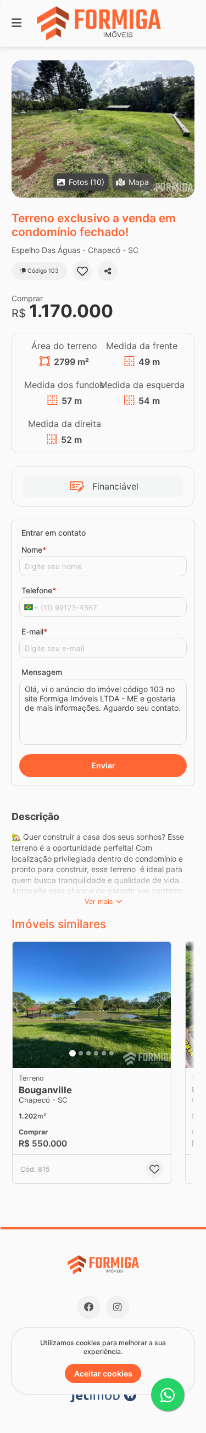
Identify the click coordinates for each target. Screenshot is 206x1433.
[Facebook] (89, 1307)
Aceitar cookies (103, 1373)
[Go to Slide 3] (88, 1053)
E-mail (34, 631)
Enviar (103, 765)
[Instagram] (117, 1307)
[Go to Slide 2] (81, 1053)
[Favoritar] (82, 271)
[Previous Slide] (21, 129)
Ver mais (99, 901)
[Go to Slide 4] (96, 1053)
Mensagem (41, 672)
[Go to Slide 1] (72, 1053)
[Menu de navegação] (16, 23)
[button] (103, 129)
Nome (33, 549)
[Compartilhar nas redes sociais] (108, 271)
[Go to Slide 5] (104, 1053)
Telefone (38, 590)
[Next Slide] (185, 129)
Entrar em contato (53, 532)
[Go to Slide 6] (111, 1053)
